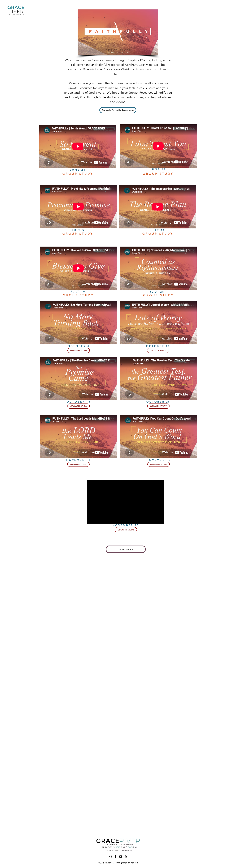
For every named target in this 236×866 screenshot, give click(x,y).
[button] (78, 350)
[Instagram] (110, 856)
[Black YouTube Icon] (121, 856)
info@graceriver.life (127, 862)
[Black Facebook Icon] (115, 856)
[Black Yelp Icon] (126, 856)
